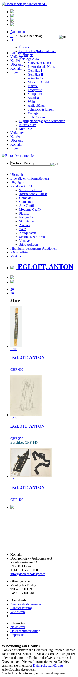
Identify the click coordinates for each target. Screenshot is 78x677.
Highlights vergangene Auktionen (42, 121)
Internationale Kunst (33, 194)
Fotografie (35, 90)
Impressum (17, 635)
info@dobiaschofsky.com (27, 574)
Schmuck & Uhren (41, 109)
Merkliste (25, 129)
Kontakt (15, 68)
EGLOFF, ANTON (44, 266)
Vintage (33, 113)
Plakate (33, 86)
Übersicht (17, 174)
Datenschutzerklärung (25, 631)
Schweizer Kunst (30, 190)
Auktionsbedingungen (25, 604)
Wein (31, 101)
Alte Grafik (35, 78)
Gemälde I (26, 198)
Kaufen (15, 60)
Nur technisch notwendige (34, 673)
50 (12, 293)
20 (12, 289)
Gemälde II (35, 74)
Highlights (17, 182)
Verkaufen (17, 57)
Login (14, 72)
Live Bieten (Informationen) (29, 178)
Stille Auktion (37, 117)
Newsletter (17, 627)
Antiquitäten (36, 105)
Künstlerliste (27, 125)
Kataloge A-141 (21, 186)
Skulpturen (35, 94)
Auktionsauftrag (21, 608)
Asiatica (33, 98)
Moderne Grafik (39, 82)
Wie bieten (17, 612)
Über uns (16, 64)
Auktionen (17, 53)
